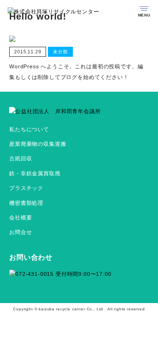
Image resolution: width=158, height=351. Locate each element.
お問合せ (20, 232)
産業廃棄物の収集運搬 (37, 144)
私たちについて (29, 129)
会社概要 (20, 217)
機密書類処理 (26, 203)
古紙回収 (20, 158)
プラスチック (26, 188)
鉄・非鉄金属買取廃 (35, 173)
